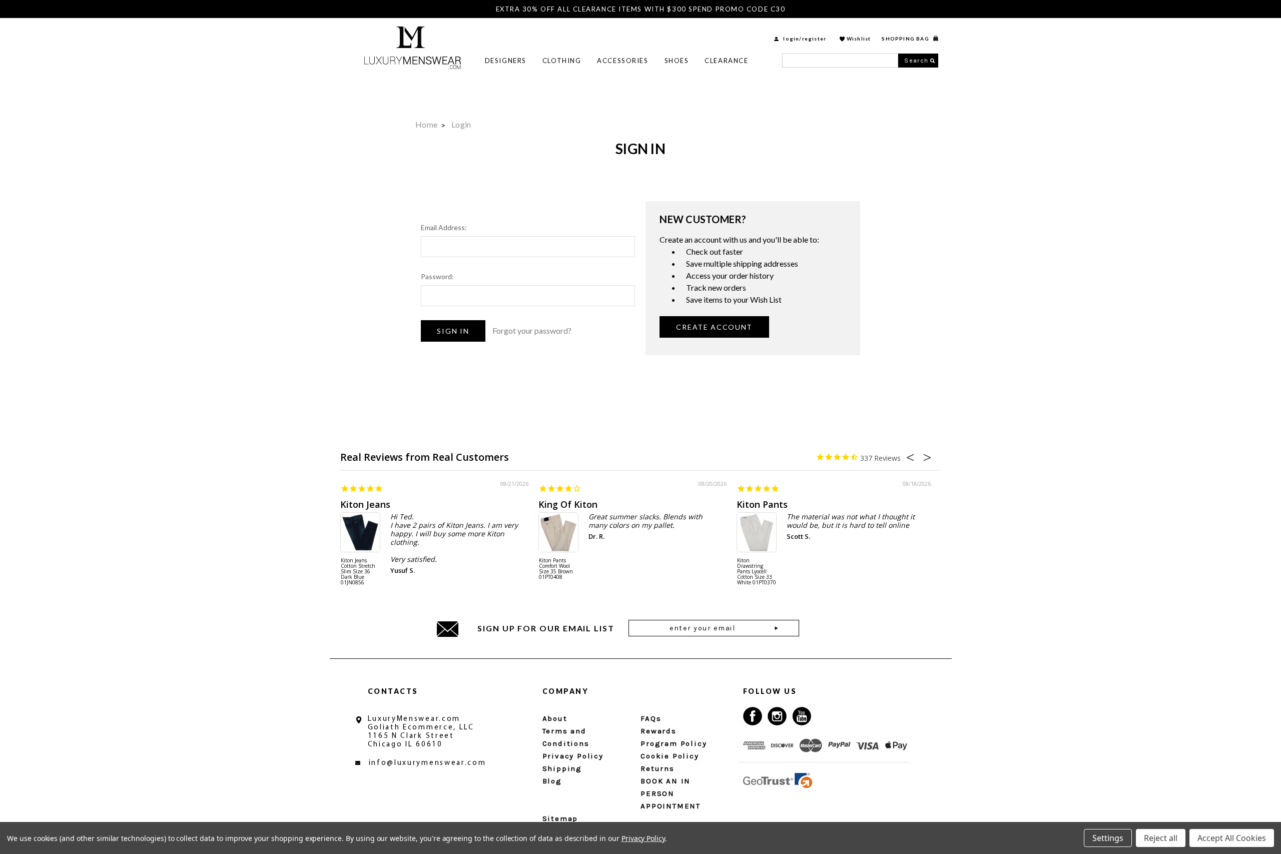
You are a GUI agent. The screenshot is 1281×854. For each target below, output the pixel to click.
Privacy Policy (572, 755)
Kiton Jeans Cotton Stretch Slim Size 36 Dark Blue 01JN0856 (358, 572)
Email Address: (444, 227)
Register (814, 39)
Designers (505, 61)
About (554, 718)
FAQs (650, 718)
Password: (437, 276)
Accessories (622, 61)
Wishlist (859, 39)
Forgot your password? (531, 330)
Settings (1107, 837)
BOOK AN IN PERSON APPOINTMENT (670, 793)
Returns (657, 768)
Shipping (562, 768)
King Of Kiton (567, 504)
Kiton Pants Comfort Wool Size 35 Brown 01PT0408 (556, 569)
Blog (552, 780)
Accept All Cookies (1231, 837)
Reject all (1160, 837)
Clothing (561, 61)
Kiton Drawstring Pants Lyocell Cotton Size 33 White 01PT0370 (756, 572)
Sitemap (560, 818)
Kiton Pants (762, 504)
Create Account (714, 327)
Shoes (677, 61)
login (791, 39)
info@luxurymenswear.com (427, 763)
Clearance (726, 61)
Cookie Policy (669, 755)
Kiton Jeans (365, 504)
